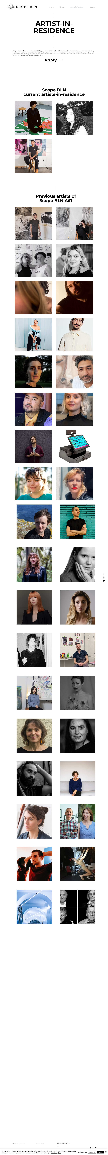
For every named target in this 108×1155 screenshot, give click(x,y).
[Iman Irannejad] (74, 371)
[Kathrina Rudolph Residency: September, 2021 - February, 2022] (34, 736)
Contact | (16, 1144)
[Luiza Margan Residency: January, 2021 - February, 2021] (34, 821)
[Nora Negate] (74, 260)
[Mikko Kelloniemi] (33, 446)
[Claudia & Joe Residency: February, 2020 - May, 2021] (77, 821)
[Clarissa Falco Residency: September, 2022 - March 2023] (77, 607)
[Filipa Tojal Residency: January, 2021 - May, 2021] (77, 778)
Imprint (22, 1144)
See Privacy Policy (56, 1153)
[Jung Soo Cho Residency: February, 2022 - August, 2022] (34, 693)
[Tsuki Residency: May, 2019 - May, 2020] (77, 864)
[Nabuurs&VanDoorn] (33, 260)
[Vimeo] (104, 581)
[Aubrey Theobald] (74, 223)
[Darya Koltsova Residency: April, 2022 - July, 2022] (77, 693)
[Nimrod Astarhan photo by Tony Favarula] (74, 334)
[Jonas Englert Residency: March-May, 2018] (77, 907)
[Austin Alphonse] (33, 156)
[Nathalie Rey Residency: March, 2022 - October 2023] (34, 522)
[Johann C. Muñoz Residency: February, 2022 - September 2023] (77, 522)
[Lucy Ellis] (74, 118)
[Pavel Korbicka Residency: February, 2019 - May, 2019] (34, 907)
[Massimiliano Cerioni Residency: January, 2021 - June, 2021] (34, 778)
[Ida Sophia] (33, 334)
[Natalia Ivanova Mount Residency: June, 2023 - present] (74, 483)
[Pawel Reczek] (33, 223)
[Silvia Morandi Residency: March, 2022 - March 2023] (77, 564)
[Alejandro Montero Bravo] (33, 409)
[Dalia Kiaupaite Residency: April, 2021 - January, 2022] (77, 736)
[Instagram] (104, 577)
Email (58, 1146)
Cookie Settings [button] (82, 1152)
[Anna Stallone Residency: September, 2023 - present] (33, 483)
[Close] (106, 1152)
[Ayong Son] (33, 118)
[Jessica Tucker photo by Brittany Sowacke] (33, 371)
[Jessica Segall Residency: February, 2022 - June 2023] (34, 564)
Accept (101, 1152)
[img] (74, 297)
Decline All (92, 1152)
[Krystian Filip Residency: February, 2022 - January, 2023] (34, 650)
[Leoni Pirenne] (74, 409)
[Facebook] (104, 574)
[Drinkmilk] (33, 297)
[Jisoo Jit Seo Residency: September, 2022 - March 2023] (34, 607)
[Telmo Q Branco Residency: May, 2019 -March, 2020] (34, 864)
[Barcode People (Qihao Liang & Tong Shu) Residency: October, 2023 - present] (74, 446)
